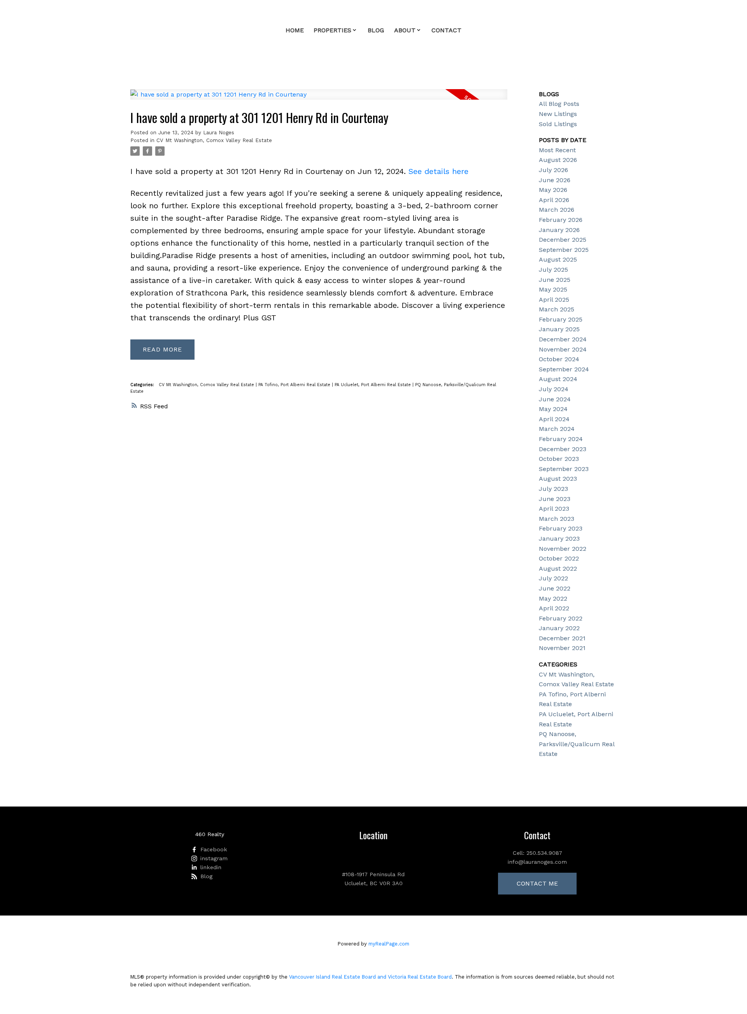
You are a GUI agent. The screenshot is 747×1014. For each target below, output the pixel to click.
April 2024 (554, 419)
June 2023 (554, 499)
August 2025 (558, 259)
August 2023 (558, 478)
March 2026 (556, 209)
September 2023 (564, 469)
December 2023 (562, 449)
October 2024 (559, 359)
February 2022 (560, 618)
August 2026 (558, 159)
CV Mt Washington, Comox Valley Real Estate (214, 140)
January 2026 (559, 230)
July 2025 (553, 269)
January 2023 (559, 538)
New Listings (558, 114)
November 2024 (563, 349)
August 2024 (558, 379)
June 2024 (555, 399)
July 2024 (553, 389)
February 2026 (560, 219)
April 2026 (554, 200)
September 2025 (564, 249)
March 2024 (557, 428)
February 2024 (561, 439)
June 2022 (554, 588)
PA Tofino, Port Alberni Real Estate (295, 384)
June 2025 (554, 279)
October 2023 (559, 458)
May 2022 (553, 598)
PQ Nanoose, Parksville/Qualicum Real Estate (576, 743)
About (405, 30)
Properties (332, 30)
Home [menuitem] (295, 30)
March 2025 (556, 309)
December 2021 (562, 638)
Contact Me (537, 883)
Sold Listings (558, 124)
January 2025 (559, 329)
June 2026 (554, 180)
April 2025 (554, 299)
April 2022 (554, 608)
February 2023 (560, 528)
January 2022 (559, 628)
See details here (438, 171)
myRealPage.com (388, 944)
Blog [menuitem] (376, 30)
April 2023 (554, 508)
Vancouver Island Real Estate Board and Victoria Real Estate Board (370, 977)
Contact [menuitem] (446, 30)
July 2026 (553, 170)
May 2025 (553, 289)
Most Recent (557, 150)
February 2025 (560, 319)
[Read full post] (318, 99)
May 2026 (553, 189)
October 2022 (559, 558)
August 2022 (558, 568)
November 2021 (562, 648)
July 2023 (553, 488)
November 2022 (562, 548)
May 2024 (553, 409)
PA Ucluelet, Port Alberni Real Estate (373, 384)
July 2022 (553, 578)
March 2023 (556, 518)
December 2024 (563, 339)
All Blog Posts (559, 103)
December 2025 (562, 239)
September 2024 (564, 369)
